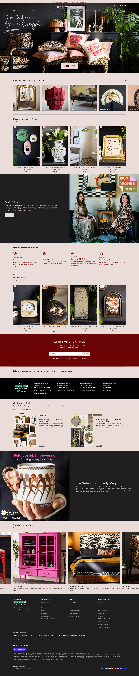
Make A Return (45, 608)
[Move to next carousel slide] (124, 80)
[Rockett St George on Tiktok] (123, 5)
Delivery (43, 610)
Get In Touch (73, 602)
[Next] (91, 1)
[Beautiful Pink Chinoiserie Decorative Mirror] (83, 305)
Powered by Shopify (17, 670)
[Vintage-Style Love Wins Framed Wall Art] (112, 305)
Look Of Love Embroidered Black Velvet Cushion (55, 327)
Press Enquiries (73, 608)
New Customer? (45, 605)
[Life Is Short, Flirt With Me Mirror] (112, 146)
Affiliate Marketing (74, 616)
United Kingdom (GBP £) (20, 666)
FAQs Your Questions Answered (78, 605)
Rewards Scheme (45, 613)
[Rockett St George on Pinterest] (121, 5)
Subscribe (115, 640)
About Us (100, 602)
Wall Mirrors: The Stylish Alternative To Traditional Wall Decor (109, 420)
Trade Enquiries (74, 613)
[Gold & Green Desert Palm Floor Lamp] (83, 146)
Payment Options (45, 616)
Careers (100, 608)
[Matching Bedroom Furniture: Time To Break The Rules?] (30, 430)
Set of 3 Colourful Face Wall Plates (26, 167)
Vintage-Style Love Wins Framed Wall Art (112, 326)
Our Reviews (101, 613)
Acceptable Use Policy (103, 627)
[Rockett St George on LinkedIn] (119, 5)
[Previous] (48, 1)
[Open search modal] (14, 11)
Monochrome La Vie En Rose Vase (55, 167)
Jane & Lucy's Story (102, 605)
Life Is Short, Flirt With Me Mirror (112, 167)
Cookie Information (102, 622)
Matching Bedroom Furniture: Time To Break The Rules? (52, 420)
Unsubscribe (73, 619)
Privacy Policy (74, 358)
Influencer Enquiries (75, 610)
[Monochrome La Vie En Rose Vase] (55, 146)
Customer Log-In (45, 602)
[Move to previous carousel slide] (120, 80)
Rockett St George (24, 668)
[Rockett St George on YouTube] (125, 5)
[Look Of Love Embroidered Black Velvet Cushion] (55, 305)
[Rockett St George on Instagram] (116, 5)
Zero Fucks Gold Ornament (26, 326)
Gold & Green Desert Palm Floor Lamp (84, 167)
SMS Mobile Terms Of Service (105, 619)
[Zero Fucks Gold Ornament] (26, 305)
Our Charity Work (102, 610)
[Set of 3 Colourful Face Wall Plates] (26, 146)
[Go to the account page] (121, 11)
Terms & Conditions (103, 624)
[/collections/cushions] (69, 38)
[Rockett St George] (69, 7)
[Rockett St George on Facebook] (114, 5)
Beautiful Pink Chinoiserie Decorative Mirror (84, 326)
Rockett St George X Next (48, 619)
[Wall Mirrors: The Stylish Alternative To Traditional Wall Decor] (87, 430)
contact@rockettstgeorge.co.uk (21, 610)
